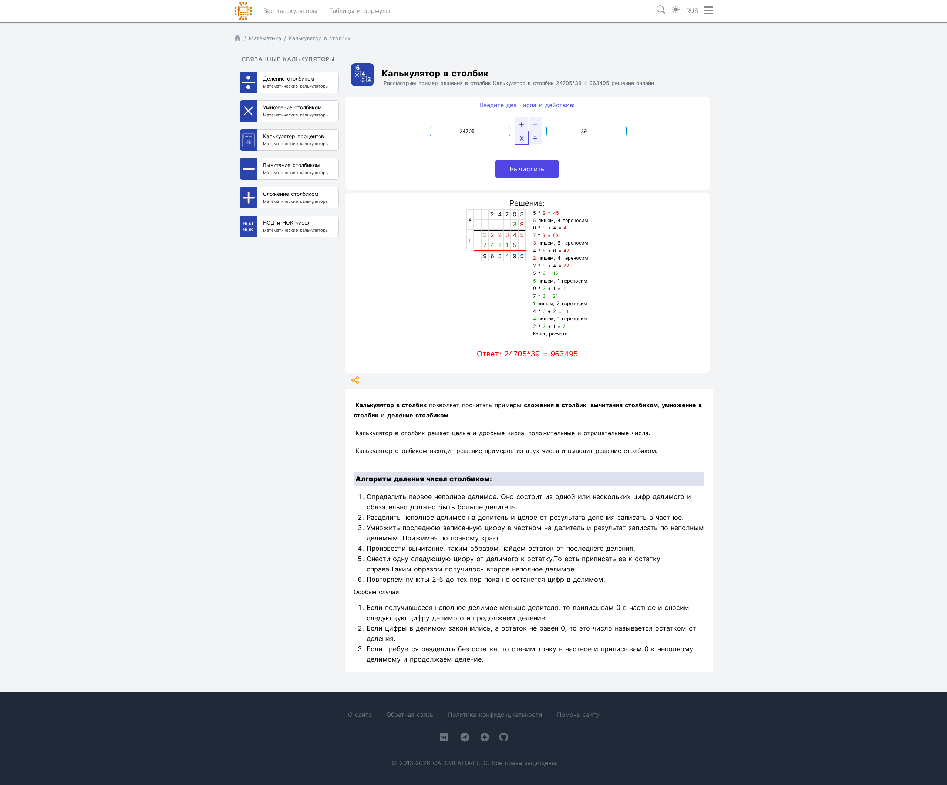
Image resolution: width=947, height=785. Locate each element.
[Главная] (237, 39)
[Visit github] (503, 738)
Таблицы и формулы (359, 10)
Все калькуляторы (290, 10)
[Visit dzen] (484, 739)
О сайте (360, 714)
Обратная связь (410, 714)
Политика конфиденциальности (495, 714)
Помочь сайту (578, 714)
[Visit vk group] (443, 739)
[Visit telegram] (464, 739)
